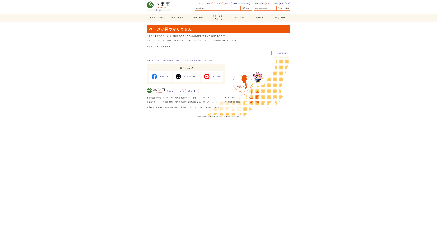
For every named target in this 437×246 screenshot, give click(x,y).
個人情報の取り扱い (171, 61)
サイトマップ (153, 61)
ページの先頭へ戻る (281, 53)
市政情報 (259, 18)
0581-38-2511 (214, 102)
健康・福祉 (198, 18)
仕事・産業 (239, 18)
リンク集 (208, 61)
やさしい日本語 (206, 3)
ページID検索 (284, 8)
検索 (247, 8)
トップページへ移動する (160, 46)
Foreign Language (241, 3)
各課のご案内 (192, 91)
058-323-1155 (214, 98)
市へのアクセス (175, 91)
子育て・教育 (177, 18)
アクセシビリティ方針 (192, 61)
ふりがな (218, 3)
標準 (269, 3)
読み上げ (228, 3)
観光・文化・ (218, 17)
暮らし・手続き (157, 18)
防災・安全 (280, 18)
